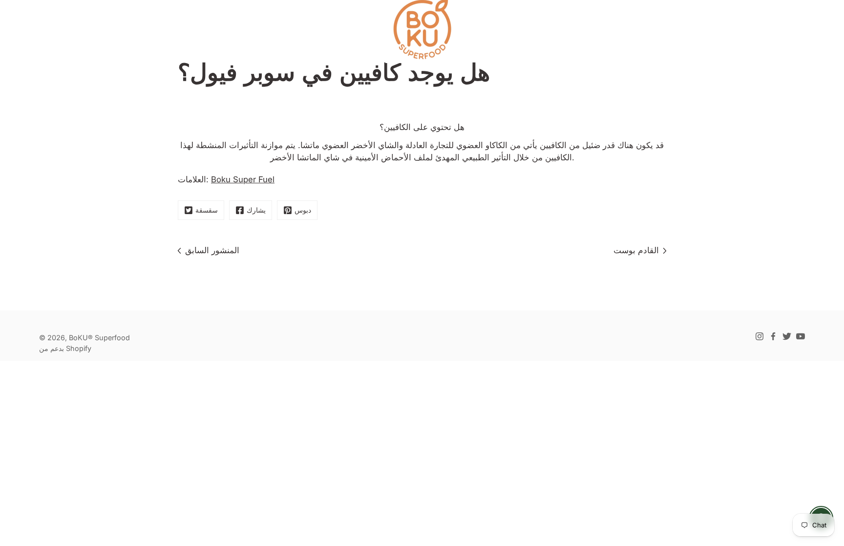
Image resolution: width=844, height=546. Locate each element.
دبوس (303, 210)
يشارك (256, 210)
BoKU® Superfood (99, 337)
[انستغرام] (759, 336)
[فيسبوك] (773, 336)
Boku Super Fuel (242, 179)
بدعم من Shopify (65, 348)
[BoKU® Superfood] (422, 29)
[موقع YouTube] (800, 336)
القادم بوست (636, 250)
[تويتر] (786, 336)
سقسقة (206, 210)
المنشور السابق (212, 250)
